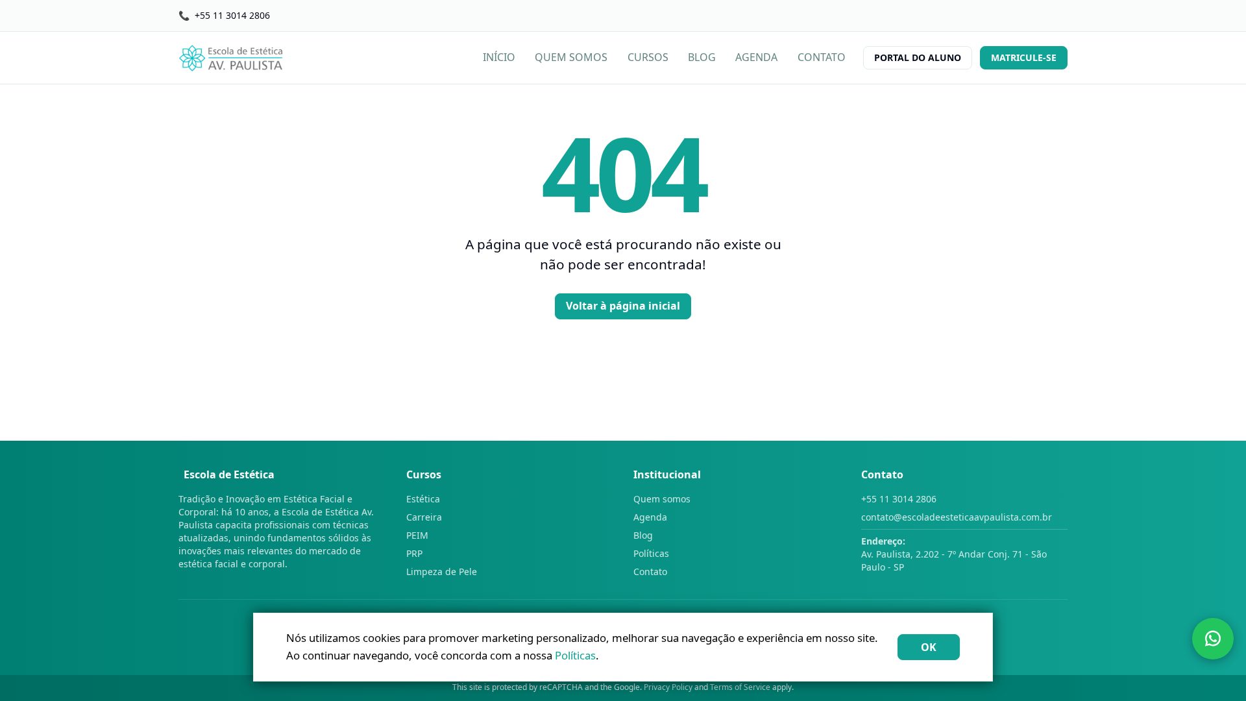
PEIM (417, 535)
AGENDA (756, 57)
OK (928, 647)
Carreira (424, 517)
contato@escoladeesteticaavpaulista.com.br (956, 517)
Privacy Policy (668, 687)
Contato (650, 571)
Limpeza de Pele (441, 571)
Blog (643, 535)
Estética (423, 499)
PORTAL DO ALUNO (917, 57)
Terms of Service (740, 687)
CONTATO (822, 57)
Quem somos (661, 499)
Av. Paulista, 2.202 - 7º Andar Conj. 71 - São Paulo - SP (954, 554)
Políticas (651, 553)
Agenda (650, 517)
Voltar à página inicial (623, 306)
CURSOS (648, 57)
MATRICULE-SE (1024, 57)
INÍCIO (499, 57)
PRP (414, 553)
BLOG (702, 57)
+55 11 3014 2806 (898, 499)
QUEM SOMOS (571, 57)
